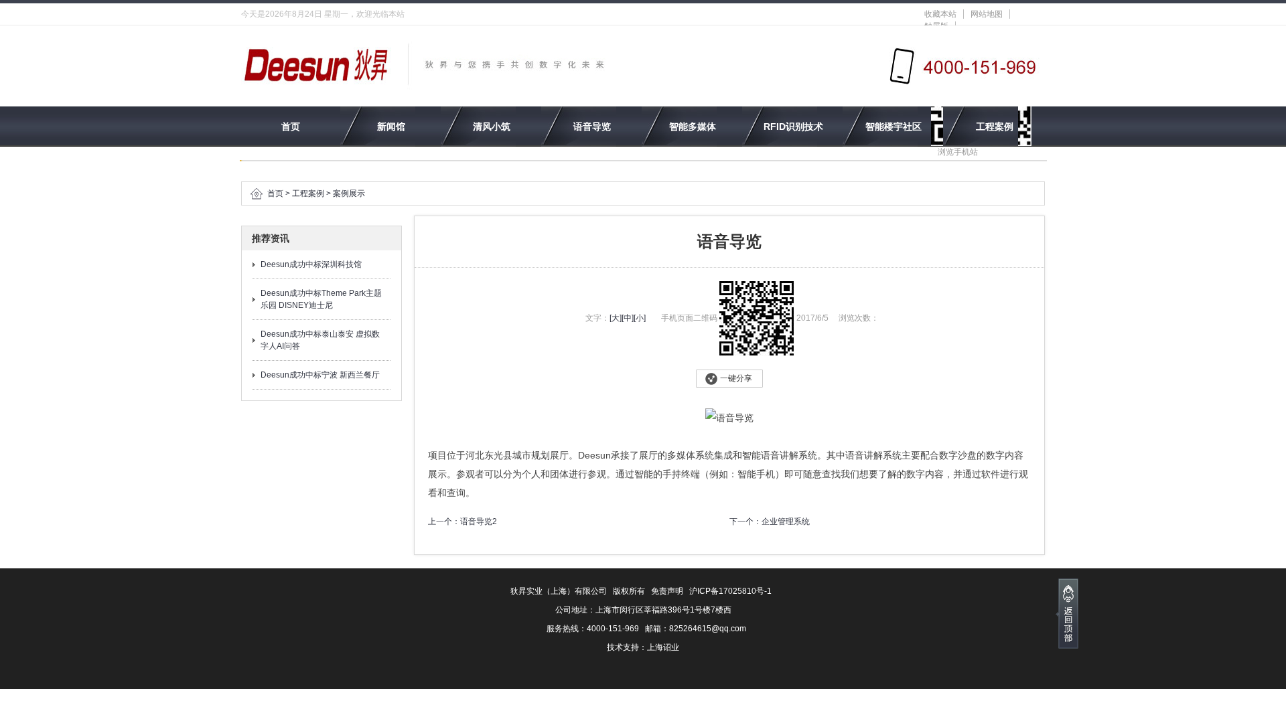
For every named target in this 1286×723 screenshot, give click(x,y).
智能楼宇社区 (893, 126)
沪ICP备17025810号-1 (730, 591)
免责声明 (667, 591)
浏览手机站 (958, 152)
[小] (640, 318)
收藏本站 (940, 14)
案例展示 (349, 193)
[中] (628, 318)
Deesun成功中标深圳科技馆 (311, 264)
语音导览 (592, 126)
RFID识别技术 (793, 126)
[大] (616, 318)
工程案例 (994, 126)
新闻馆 (391, 126)
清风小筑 (491, 126)
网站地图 (987, 14)
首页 (290, 126)
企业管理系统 (786, 521)
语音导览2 (478, 521)
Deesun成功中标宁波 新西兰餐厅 (320, 375)
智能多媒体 (692, 126)
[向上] (1067, 613)
